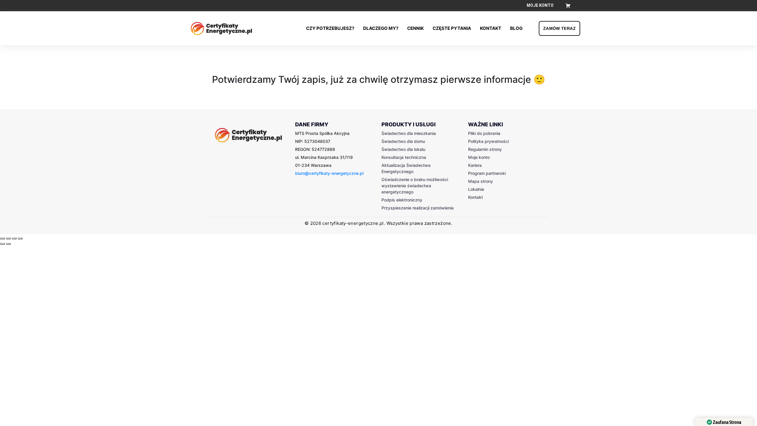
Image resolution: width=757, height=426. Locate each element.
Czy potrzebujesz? (330, 28)
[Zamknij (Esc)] (2, 238)
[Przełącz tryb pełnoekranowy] (14, 238)
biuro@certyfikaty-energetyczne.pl (329, 173)
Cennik (415, 28)
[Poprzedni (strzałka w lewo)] (2, 244)
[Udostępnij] (8, 238)
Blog (516, 28)
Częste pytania (452, 28)
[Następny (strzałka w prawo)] (8, 244)
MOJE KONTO (540, 5)
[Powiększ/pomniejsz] (20, 238)
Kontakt (490, 28)
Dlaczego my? (380, 28)
